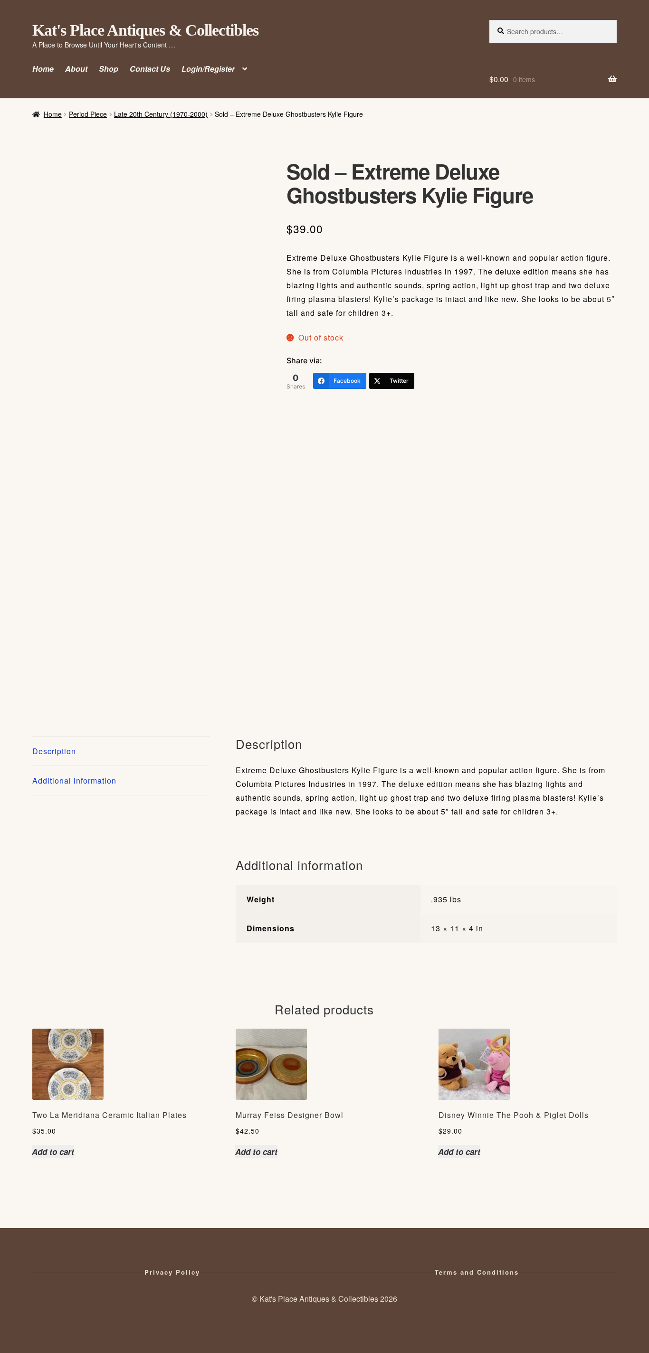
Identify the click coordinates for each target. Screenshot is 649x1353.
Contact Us (150, 68)
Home (43, 68)
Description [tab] (54, 751)
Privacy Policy (172, 1272)
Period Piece (88, 114)
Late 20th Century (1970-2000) (161, 114)
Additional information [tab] (74, 780)
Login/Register (208, 68)
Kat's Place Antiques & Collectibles (145, 30)
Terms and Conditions (477, 1272)
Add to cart (53, 1151)
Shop (108, 68)
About (76, 68)
